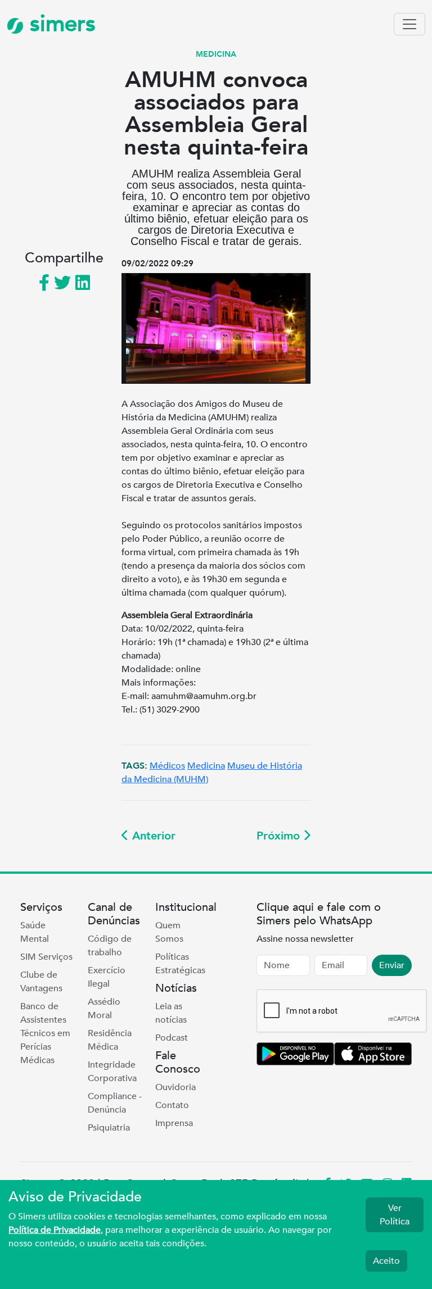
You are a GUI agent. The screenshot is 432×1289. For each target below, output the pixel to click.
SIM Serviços (46, 957)
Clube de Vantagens (41, 982)
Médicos (167, 766)
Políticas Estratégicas (180, 964)
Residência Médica (110, 1040)
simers (60, 23)
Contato (172, 1105)
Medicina (206, 766)
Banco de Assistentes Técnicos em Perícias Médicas (45, 1033)
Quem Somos (169, 932)
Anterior (152, 835)
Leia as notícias (171, 1013)
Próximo (279, 835)
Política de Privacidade (54, 1230)
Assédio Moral (104, 1009)
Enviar (391, 965)
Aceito (386, 1261)
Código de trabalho (110, 946)
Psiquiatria (109, 1128)
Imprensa (174, 1123)
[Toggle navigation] (409, 24)
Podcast (171, 1038)
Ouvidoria (175, 1087)
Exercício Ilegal (106, 977)
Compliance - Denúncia (115, 1103)
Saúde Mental (34, 932)
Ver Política (395, 1215)
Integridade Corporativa (112, 1071)
